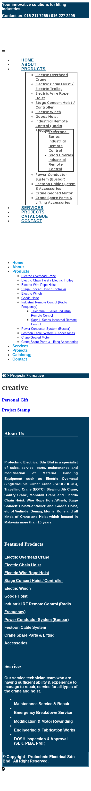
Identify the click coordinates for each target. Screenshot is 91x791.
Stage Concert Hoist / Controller (33, 581)
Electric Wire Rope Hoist (26, 573)
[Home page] (4, 375)
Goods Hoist (15, 596)
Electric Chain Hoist (22, 565)
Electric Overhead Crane (26, 557)
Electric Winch (17, 588)
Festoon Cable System (25, 627)
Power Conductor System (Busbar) (36, 620)
